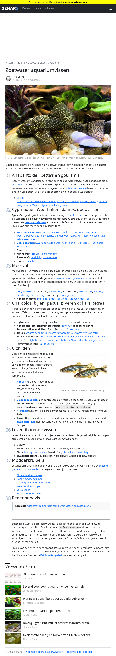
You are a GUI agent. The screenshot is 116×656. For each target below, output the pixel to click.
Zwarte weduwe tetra (86, 333)
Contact (87, 651)
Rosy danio (97, 243)
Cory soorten (24, 291)
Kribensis (22, 410)
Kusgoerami (24, 205)
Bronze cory (85, 291)
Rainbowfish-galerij (51, 555)
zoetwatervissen (74, 215)
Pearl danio (83, 243)
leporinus (66, 325)
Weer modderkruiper (29, 486)
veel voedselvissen (35, 222)
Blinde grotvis (48, 336)
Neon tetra (77, 340)
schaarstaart (50, 257)
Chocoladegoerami (77, 201)
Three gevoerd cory (70, 295)
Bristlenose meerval (48, 298)
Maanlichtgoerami (42, 205)
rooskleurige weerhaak (42, 235)
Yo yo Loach (23, 490)
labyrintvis (18, 184)
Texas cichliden (26, 421)
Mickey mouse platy (35, 452)
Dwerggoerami (98, 201)
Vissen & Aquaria (15, 62)
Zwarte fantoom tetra (60, 333)
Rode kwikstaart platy (76, 452)
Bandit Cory (55, 291)
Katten (26, 8)
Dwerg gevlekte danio (47, 243)
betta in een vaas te (75, 188)
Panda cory (23, 295)
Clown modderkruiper (29, 475)
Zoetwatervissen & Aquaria (43, 62)
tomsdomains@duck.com (74, 2)
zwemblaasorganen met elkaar (75, 278)
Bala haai (32, 261)
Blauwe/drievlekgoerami (51, 201)
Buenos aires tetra (68, 336)
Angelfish (22, 381)
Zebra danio (24, 246)
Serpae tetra (47, 343)
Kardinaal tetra (88, 336)
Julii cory (98, 291)
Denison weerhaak (79, 232)
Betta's (21, 197)
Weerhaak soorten (28, 232)
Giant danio (69, 243)
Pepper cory (37, 295)
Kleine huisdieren (44, 8)
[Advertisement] (58, 35)
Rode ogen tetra (94, 340)
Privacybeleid (73, 651)
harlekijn (36, 257)
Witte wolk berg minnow (43, 253)
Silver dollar (74, 329)
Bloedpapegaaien (27, 399)
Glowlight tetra (32, 340)
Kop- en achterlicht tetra (56, 340)
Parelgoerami (62, 205)
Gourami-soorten (27, 201)
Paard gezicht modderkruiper (34, 482)
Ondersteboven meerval (75, 298)
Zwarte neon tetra (36, 333)
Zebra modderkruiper (29, 493)
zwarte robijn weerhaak (54, 232)
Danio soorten (25, 243)
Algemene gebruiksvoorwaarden (44, 651)
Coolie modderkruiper (29, 479)
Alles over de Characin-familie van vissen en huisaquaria (59, 506)
